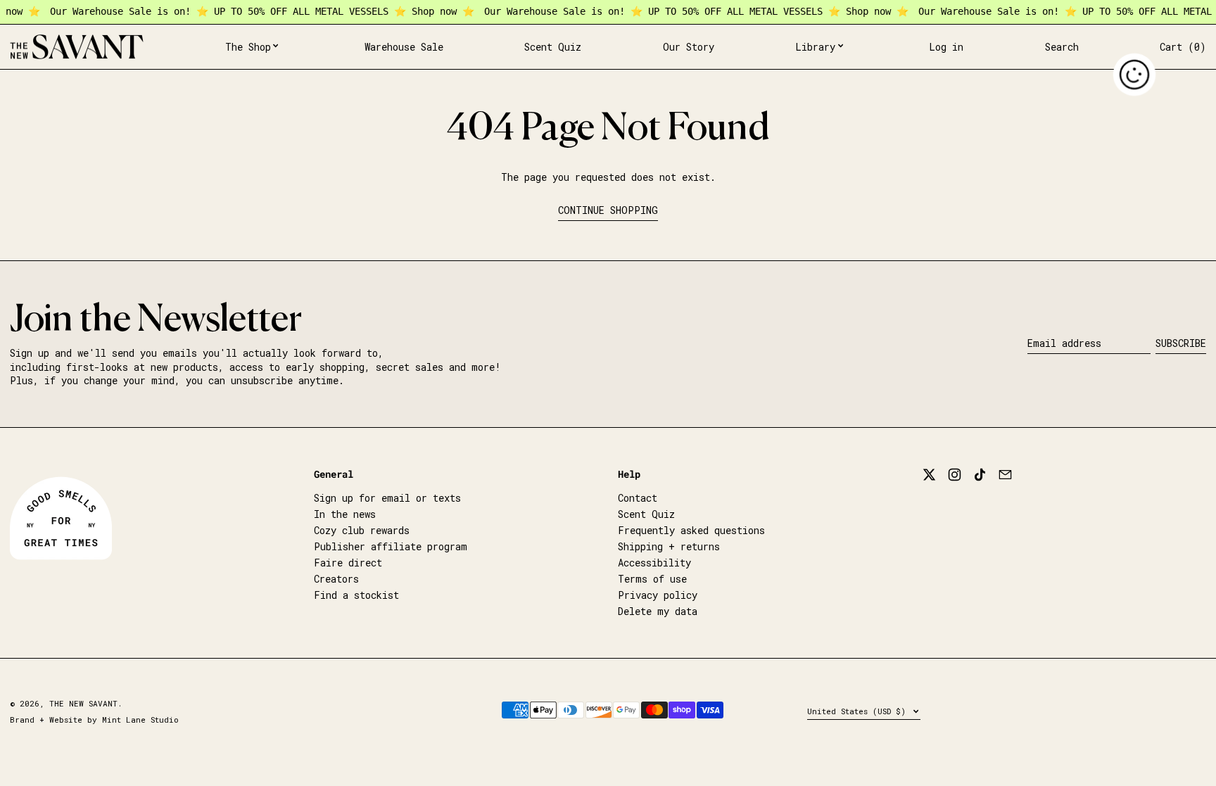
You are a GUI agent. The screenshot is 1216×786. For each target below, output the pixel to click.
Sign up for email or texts (387, 498)
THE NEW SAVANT (83, 703)
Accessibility (654, 562)
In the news (345, 514)
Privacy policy (657, 595)
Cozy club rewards (362, 530)
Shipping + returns (669, 546)
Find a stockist (356, 595)
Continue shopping (608, 210)
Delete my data (657, 611)
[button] (1062, 47)
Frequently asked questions (691, 530)
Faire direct (348, 562)
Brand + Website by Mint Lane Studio (94, 719)
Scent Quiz (646, 514)
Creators (336, 578)
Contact (637, 498)
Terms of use (652, 578)
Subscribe (1180, 343)
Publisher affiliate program (390, 546)
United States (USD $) (859, 711)
